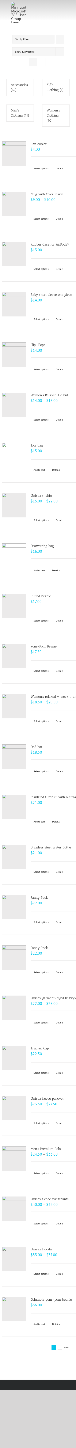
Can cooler (39, 144)
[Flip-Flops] (14, 354)
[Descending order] (60, 39)
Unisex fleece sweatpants (50, 1199)
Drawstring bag (42, 546)
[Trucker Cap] (14, 1058)
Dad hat (36, 747)
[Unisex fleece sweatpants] (14, 1209)
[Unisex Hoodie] (14, 1259)
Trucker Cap (40, 1048)
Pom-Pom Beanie (44, 646)
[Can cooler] (14, 153)
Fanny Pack (39, 898)
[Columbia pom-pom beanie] (14, 1309)
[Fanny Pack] (14, 907)
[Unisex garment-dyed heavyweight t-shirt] (14, 1008)
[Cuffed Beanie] (14, 606)
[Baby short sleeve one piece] (14, 304)
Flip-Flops (38, 345)
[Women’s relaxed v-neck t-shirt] (14, 706)
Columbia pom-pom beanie (51, 1299)
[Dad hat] (14, 756)
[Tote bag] (14, 455)
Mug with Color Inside (47, 194)
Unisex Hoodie (41, 1249)
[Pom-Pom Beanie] (14, 656)
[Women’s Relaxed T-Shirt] (14, 405)
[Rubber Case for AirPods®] (14, 254)
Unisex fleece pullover (47, 1099)
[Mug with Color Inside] (14, 204)
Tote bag (37, 445)
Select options (41, 168)
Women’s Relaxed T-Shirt (49, 395)
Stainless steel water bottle (51, 847)
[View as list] (41, 62)
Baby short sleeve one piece (51, 295)
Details (59, 168)
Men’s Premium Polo (46, 1149)
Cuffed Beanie (41, 596)
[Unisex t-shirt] (14, 505)
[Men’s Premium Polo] (14, 1158)
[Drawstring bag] (14, 555)
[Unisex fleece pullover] (14, 1108)
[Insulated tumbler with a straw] (14, 807)
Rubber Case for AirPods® (50, 244)
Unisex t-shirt (41, 496)
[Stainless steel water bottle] (14, 857)
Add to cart (39, 469)
